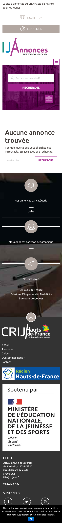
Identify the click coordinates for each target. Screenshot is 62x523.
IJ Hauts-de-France (31, 289)
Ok (31, 519)
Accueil (6, 344)
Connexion (34, 28)
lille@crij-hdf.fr (11, 477)
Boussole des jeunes (31, 298)
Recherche (31, 87)
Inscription (34, 17)
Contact (6, 361)
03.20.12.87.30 (11, 483)
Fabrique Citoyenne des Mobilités (31, 294)
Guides (6, 353)
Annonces (7, 349)
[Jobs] (48, 99)
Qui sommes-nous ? (13, 357)
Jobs (31, 211)
